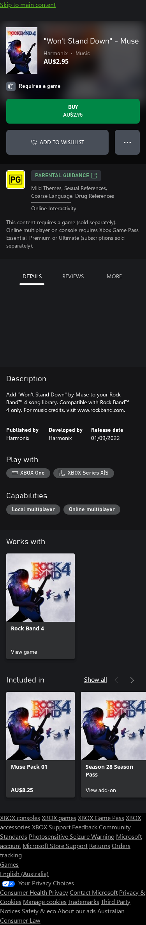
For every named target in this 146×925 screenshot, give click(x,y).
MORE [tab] (114, 276)
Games (9, 864)
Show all (95, 679)
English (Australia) (24, 873)
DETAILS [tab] (32, 276)
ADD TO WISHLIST (62, 142)
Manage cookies (45, 901)
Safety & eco (39, 911)
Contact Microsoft (94, 892)
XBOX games (59, 817)
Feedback (84, 827)
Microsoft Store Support (55, 845)
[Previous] (116, 680)
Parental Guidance (62, 175)
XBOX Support (51, 827)
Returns (99, 845)
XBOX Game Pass (101, 817)
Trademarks (83, 901)
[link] (40, 606)
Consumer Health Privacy (34, 892)
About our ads (77, 911)
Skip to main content (28, 4)
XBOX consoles (20, 817)
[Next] (132, 680)
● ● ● (127, 142)
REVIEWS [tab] (73, 276)
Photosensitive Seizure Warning (71, 836)
